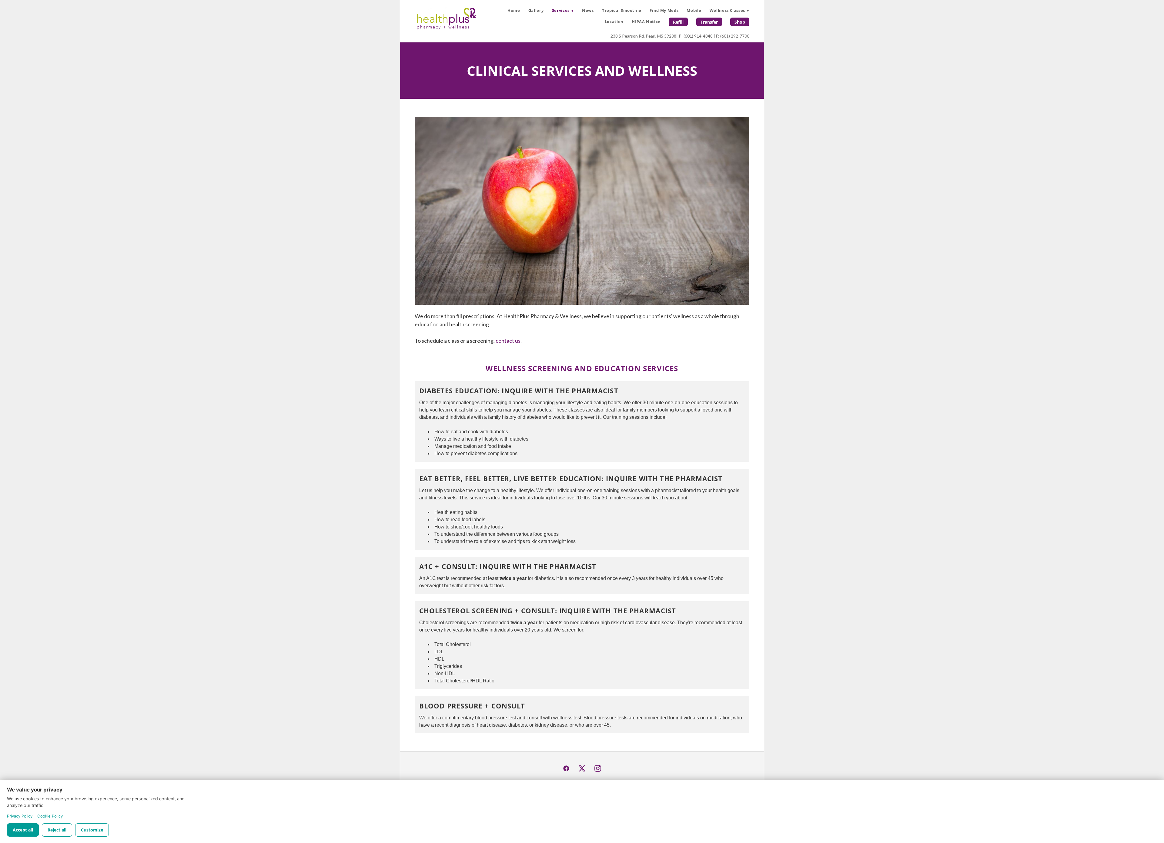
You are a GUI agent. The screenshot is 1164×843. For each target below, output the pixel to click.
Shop (739, 22)
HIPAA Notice (646, 21)
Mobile (694, 10)
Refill (678, 22)
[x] (582, 769)
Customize (92, 830)
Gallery (536, 10)
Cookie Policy (50, 816)
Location (614, 21)
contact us (508, 340)
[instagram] (598, 769)
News (588, 10)
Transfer (709, 22)
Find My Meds (664, 10)
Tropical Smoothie (621, 10)
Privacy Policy (19, 816)
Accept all (23, 830)
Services (563, 10)
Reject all (57, 830)
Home (513, 10)
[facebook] (566, 769)
